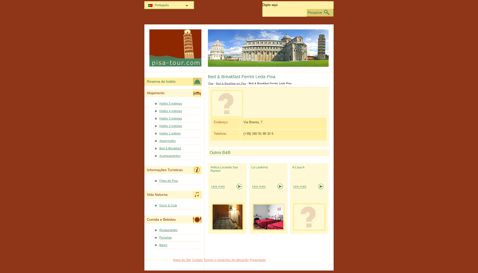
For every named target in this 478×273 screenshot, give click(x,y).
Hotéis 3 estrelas (170, 118)
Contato (197, 260)
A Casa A (298, 167)
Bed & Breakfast (170, 148)
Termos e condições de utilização (226, 260)
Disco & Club (168, 205)
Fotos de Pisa (168, 181)
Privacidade (258, 260)
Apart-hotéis (167, 141)
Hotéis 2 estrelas (170, 126)
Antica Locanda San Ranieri (224, 169)
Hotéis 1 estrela (169, 133)
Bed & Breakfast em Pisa (231, 83)
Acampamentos (169, 156)
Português (162, 5)
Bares (163, 245)
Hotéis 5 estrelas (170, 103)
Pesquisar (315, 12)
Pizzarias (165, 237)
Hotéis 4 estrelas (170, 111)
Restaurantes (168, 230)
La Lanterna (259, 167)
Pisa (210, 83)
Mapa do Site (182, 260)
